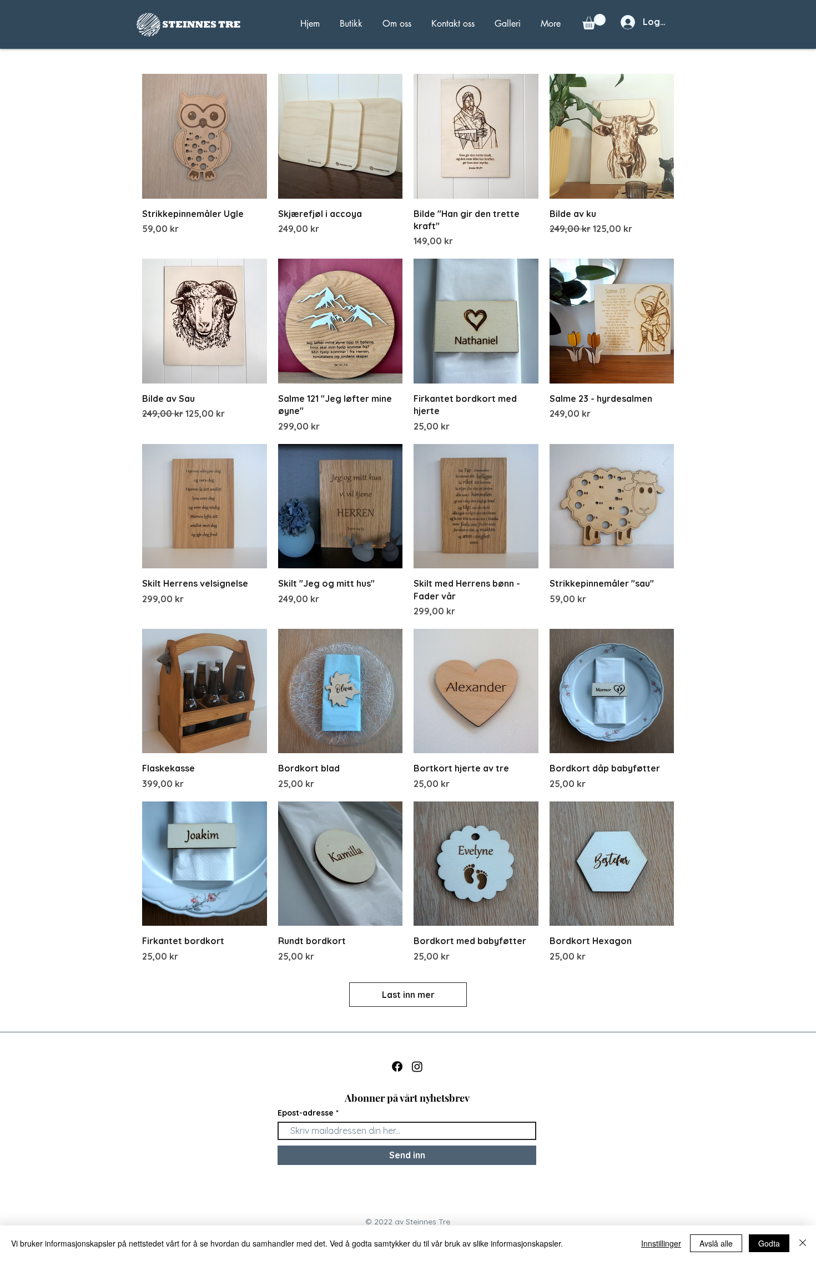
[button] (594, 21)
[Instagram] (417, 1066)
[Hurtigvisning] (204, 136)
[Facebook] (397, 1066)
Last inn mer (408, 994)
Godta (769, 1243)
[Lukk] (802, 1243)
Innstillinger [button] (661, 1243)
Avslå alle (716, 1243)
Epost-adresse (306, 1113)
